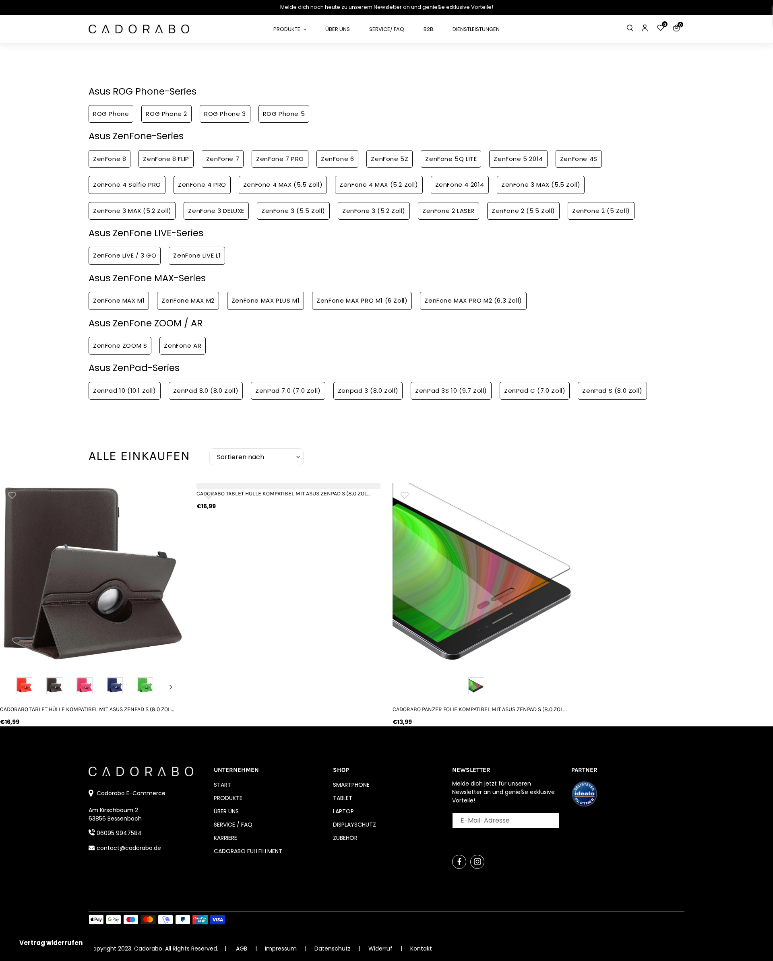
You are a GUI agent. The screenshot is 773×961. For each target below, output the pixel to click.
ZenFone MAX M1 (119, 300)
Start (222, 785)
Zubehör (345, 838)
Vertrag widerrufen (51, 942)
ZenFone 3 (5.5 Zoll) (293, 210)
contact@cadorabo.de (129, 848)
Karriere (225, 838)
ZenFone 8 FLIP (166, 159)
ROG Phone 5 (284, 113)
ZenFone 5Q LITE (451, 159)
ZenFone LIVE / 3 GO (124, 255)
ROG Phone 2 (166, 113)
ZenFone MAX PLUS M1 (265, 300)
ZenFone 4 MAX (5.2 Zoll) (378, 184)
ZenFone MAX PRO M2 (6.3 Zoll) (473, 300)
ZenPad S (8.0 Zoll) (612, 390)
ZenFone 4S (578, 159)
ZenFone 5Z (389, 159)
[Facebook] (459, 862)
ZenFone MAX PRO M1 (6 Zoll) (361, 300)
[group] (92, 575)
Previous (13, 687)
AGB (241, 949)
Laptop (343, 811)
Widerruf (381, 949)
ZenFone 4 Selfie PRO (127, 184)
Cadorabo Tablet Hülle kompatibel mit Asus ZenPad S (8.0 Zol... (87, 709)
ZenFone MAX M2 (187, 300)
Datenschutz (333, 949)
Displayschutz (354, 825)
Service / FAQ (233, 825)
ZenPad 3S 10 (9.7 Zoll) (451, 390)
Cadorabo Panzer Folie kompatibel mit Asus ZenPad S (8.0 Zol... (480, 709)
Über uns (226, 811)
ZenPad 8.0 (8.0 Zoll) (206, 390)
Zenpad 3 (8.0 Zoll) (368, 390)
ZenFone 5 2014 (518, 159)
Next (171, 687)
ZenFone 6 (337, 159)
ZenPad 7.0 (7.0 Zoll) (288, 390)
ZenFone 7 (222, 159)
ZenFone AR (182, 345)
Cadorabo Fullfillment (248, 851)
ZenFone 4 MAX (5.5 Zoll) (282, 184)
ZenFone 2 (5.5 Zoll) (523, 210)
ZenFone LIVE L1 (197, 255)
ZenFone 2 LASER (448, 210)
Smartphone (351, 785)
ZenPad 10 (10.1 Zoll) (124, 390)
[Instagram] (477, 862)
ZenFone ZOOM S (120, 345)
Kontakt (421, 949)
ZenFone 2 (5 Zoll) (601, 210)
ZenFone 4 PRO (202, 184)
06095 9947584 (119, 833)
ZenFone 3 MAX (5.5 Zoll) (540, 184)
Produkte (228, 798)
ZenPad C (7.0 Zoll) (534, 390)
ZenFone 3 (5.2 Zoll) (373, 210)
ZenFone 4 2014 (459, 184)
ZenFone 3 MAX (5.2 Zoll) (132, 210)
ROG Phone (111, 113)
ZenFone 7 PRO (280, 159)
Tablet (342, 798)
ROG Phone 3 (225, 113)
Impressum (281, 949)
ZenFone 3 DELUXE (216, 210)
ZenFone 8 (109, 159)
